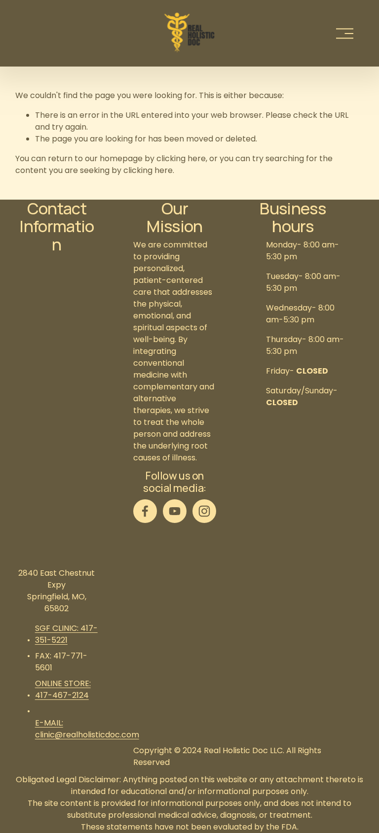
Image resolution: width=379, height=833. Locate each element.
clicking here (181, 158)
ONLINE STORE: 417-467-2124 (63, 689)
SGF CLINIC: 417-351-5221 (66, 634)
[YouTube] (175, 511)
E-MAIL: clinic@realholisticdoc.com (87, 728)
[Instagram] (204, 511)
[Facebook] (145, 511)
